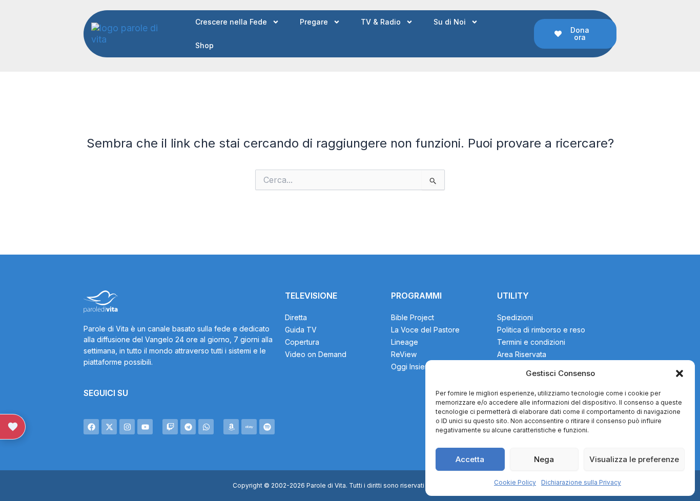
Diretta (296, 317)
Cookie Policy (515, 482)
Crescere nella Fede (231, 21)
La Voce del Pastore (425, 329)
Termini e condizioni (531, 342)
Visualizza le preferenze (634, 459)
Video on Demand (315, 354)
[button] (679, 373)
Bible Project (412, 317)
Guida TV (301, 329)
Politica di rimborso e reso (541, 329)
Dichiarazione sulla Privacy (581, 482)
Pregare (314, 21)
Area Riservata (521, 354)
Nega (544, 459)
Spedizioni (515, 317)
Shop (204, 45)
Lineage (404, 342)
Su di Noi (450, 21)
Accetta (470, 459)
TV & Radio (381, 21)
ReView (404, 354)
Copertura (302, 342)
